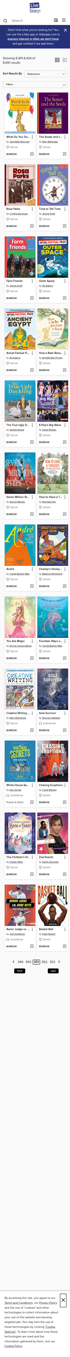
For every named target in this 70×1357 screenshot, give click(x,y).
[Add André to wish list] (31, 586)
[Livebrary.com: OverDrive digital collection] (35, 8)
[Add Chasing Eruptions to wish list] (64, 802)
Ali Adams (47, 285)
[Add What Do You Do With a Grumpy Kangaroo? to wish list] (31, 154)
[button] (57, 61)
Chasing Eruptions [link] (51, 785)
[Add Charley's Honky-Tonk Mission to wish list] (64, 586)
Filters (9, 84)
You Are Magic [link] (15, 641)
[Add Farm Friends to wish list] (31, 298)
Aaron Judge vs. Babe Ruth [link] (18, 929)
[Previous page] (13, 962)
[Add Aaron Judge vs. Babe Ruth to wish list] (31, 946)
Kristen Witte (16, 862)
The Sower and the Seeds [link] (51, 137)
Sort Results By (12, 73)
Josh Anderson (17, 934)
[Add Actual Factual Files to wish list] (31, 370)
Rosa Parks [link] (13, 209)
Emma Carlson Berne (21, 645)
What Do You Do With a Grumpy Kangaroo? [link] (18, 137)
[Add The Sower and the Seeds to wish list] (64, 154)
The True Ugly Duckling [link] (18, 425)
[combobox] (27, 20)
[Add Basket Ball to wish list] (64, 946)
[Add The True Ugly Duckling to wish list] (31, 442)
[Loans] (56, 21)
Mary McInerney (18, 717)
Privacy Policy (48, 1303)
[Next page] (59, 962)
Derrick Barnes (17, 501)
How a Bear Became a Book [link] (51, 353)
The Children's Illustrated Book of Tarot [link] (18, 857)
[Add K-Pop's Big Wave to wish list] (64, 442)
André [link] (10, 569)
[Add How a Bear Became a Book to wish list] (64, 370)
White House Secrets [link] (18, 785)
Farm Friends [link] (14, 281)
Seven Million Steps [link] (18, 497)
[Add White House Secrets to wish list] (31, 802)
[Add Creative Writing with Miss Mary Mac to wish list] (31, 730)
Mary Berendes (50, 141)
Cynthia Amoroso (19, 213)
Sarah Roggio (49, 429)
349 (20, 962)
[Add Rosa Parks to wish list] (31, 226)
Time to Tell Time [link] (49, 209)
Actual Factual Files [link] (18, 353)
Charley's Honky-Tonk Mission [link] (51, 569)
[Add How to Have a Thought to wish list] (64, 514)
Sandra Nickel (17, 429)
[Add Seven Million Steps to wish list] (31, 514)
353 (52, 962)
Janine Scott (48, 213)
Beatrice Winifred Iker (53, 573)
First (19, 971)
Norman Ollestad (51, 717)
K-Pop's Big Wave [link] (50, 425)
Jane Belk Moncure (19, 141)
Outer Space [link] (47, 281)
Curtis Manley (49, 790)
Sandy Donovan (50, 862)
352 (44, 962)
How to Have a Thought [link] (51, 497)
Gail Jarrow (15, 790)
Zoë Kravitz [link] (46, 857)
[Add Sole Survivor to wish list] (64, 730)
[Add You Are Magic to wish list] (31, 658)
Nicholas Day (49, 501)
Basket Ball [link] (46, 929)
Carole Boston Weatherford (21, 573)
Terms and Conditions (18, 1303)
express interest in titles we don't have (33, 39)
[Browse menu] (63, 20)
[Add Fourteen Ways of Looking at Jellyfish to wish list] (64, 658)
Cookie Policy (13, 1346)
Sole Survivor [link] (47, 713)
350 (28, 962)
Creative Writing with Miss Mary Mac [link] (18, 713)
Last (53, 971)
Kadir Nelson (48, 934)
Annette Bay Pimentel (53, 357)
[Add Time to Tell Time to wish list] (64, 226)
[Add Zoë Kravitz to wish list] (64, 874)
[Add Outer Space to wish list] (64, 298)
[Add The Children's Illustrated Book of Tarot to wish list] (31, 874)
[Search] (5, 20)
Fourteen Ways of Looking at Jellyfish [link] (51, 641)
